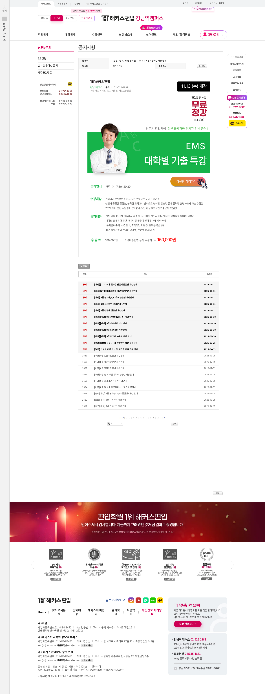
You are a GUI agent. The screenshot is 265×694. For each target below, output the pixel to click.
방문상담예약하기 (48, 84)
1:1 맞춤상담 (237, 57)
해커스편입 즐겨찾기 (99, 4)
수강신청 (97, 35)
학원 (43, 18)
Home (42, 612)
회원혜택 (237, 70)
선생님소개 (125, 35)
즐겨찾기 (116, 612)
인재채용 (77, 612)
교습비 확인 (86, 645)
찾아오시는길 (59, 612)
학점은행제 (62, 4)
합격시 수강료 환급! (87, 11)
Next (232, 565)
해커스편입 (46, 4)
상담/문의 (213, 35)
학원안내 (43, 35)
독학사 (77, 4)
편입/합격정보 (181, 35)
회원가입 (199, 3)
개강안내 (70, 35)
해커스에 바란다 (216, 3)
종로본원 (69, 18)
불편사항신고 (117, 600)
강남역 (56, 18)
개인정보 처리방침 (152, 612)
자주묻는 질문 (237, 83)
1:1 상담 (42, 58)
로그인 (186, 3)
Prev (32, 565)
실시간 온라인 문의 (48, 65)
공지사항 (237, 77)
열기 (4, 25)
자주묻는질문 (45, 72)
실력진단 (151, 35)
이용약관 (131, 612)
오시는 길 (237, 90)
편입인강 (85, 18)
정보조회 (96, 666)
